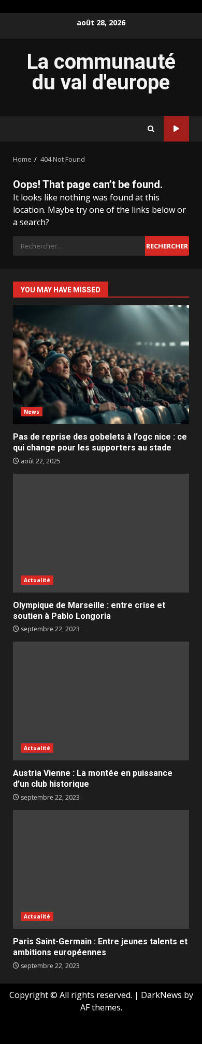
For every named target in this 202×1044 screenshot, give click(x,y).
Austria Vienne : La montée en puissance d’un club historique (101, 701)
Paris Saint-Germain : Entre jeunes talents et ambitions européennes (101, 869)
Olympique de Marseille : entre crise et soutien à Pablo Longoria (101, 533)
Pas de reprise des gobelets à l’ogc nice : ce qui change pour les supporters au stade (101, 364)
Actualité (37, 580)
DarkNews (161, 995)
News (31, 411)
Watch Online (176, 129)
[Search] (151, 129)
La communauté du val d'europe (101, 72)
